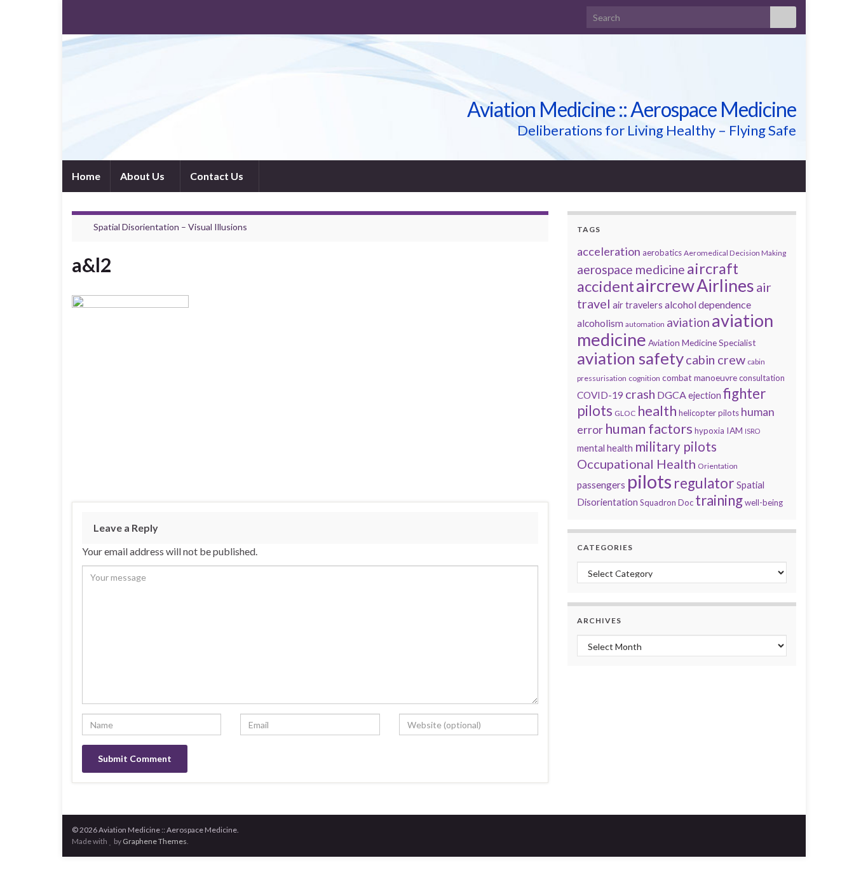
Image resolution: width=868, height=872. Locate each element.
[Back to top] (839, 843)
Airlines (725, 285)
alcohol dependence (708, 304)
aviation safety (630, 358)
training (719, 500)
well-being (764, 502)
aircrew (665, 285)
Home (86, 176)
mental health (605, 448)
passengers (601, 484)
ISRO (752, 431)
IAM (734, 430)
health (657, 410)
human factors (649, 428)
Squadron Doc (666, 502)
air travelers (638, 305)
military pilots (676, 446)
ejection (704, 395)
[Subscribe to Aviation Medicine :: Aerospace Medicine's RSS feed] (78, 13)
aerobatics (662, 252)
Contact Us (217, 176)
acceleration (609, 251)
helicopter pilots (709, 413)
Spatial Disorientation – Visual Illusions (170, 226)
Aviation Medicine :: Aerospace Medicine (631, 109)
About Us (143, 176)
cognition (644, 378)
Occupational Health (636, 463)
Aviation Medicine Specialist (702, 342)
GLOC (624, 413)
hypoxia (709, 431)
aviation (688, 322)
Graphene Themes (155, 841)
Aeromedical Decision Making (735, 253)
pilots (649, 481)
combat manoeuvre (699, 377)
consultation (762, 378)
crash (640, 393)
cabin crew (715, 359)
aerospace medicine (631, 269)
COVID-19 (600, 395)
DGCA (671, 395)
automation (645, 324)
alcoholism (600, 323)
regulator (704, 483)
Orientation (718, 466)
